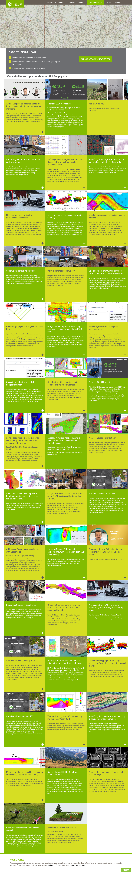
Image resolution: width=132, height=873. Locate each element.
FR (125, 2)
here (35, 865)
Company (81, 2)
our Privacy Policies (55, 865)
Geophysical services (55, 2)
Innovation (71, 2)
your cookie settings (77, 865)
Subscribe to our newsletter (95, 59)
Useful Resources (96, 2)
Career (108, 2)
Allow (126, 870)
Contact (118, 2)
